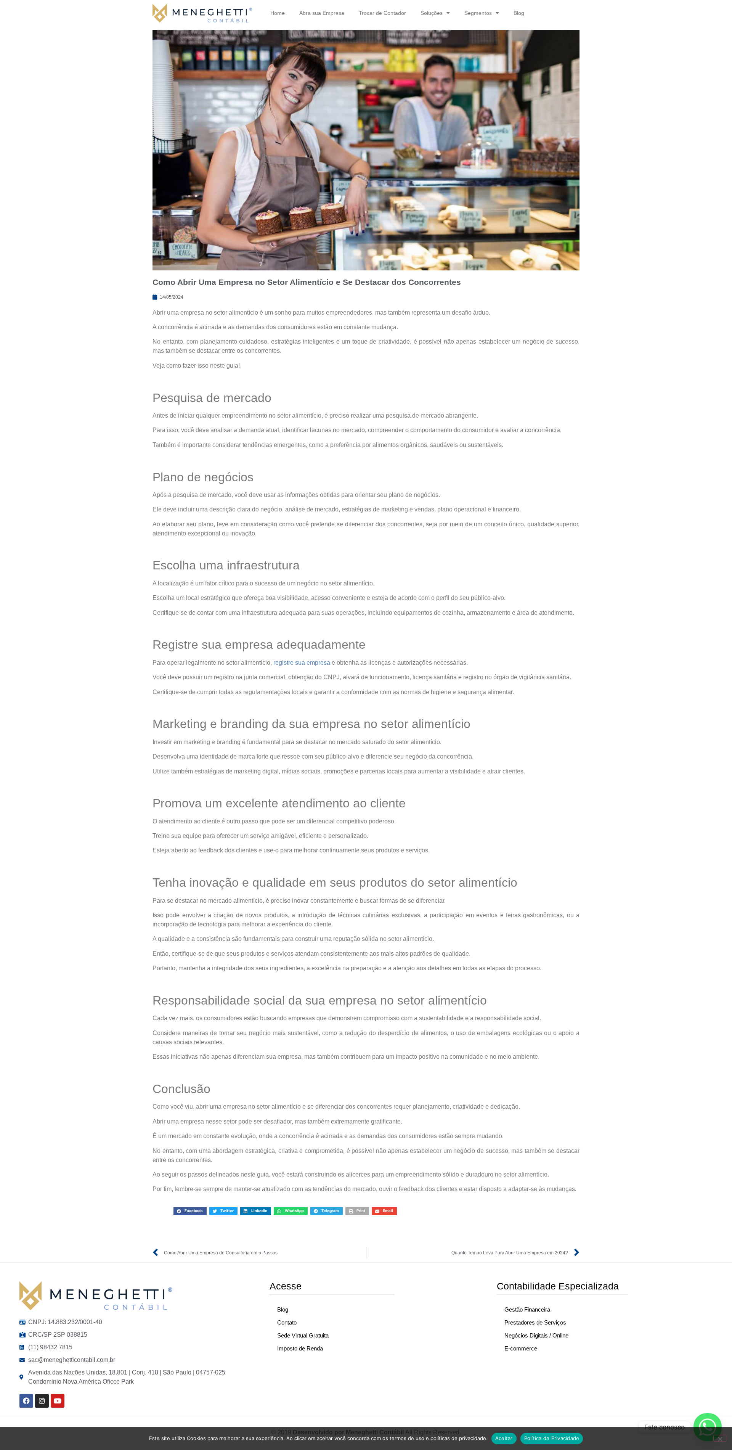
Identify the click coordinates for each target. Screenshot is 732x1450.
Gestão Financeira (527, 1309)
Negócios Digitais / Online (536, 1335)
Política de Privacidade (552, 1438)
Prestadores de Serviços (535, 1322)
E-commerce (520, 1348)
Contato (287, 1322)
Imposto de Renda (300, 1348)
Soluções (432, 13)
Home (277, 13)
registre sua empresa (301, 662)
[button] (190, 1211)
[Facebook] (26, 1401)
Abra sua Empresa (321, 13)
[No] (719, 1438)
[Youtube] (57, 1401)
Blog (519, 13)
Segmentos (478, 13)
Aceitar (504, 1438)
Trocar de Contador (382, 13)
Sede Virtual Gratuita (303, 1335)
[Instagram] (42, 1401)
